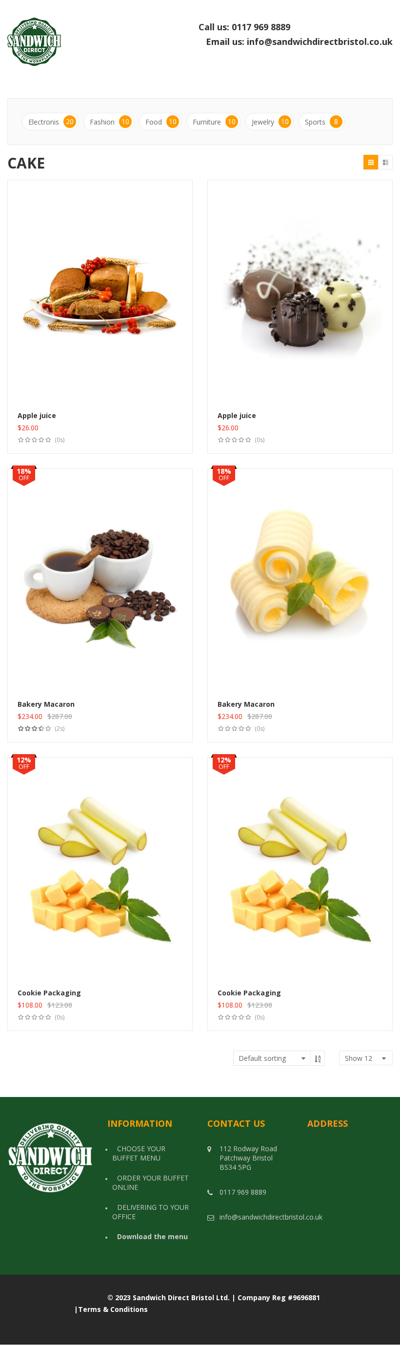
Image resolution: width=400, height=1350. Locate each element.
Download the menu (152, 1236)
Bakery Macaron (46, 704)
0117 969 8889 (312, 27)
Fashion (109, 122)
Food (161, 122)
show (358, 1058)
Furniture (214, 122)
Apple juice (37, 415)
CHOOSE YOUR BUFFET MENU (138, 1153)
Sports (321, 122)
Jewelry (270, 122)
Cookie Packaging (49, 992)
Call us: (296, 27)
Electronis (51, 122)
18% (24, 471)
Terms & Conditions (113, 1309)
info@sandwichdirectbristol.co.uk (320, 41)
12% (24, 759)
